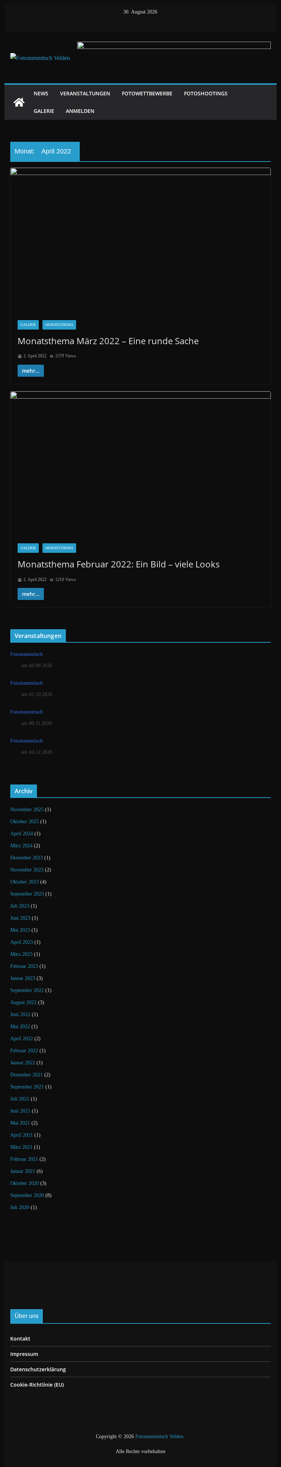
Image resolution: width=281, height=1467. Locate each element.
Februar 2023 (24, 966)
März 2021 (21, 1147)
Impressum (24, 1353)
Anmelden (80, 110)
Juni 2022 (20, 1014)
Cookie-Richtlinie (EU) (37, 1384)
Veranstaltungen (85, 93)
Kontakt (20, 1338)
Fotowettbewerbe (147, 93)
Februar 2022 (24, 1050)
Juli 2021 (19, 1099)
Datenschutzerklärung (38, 1369)
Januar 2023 (22, 978)
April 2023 (21, 942)
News (41, 93)
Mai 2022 (20, 1026)
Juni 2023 (20, 918)
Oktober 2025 (24, 821)
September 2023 (27, 894)
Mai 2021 (20, 1123)
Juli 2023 (19, 906)
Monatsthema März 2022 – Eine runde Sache (108, 341)
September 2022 (27, 990)
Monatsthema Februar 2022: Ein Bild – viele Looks (119, 564)
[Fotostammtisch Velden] (19, 102)
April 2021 (21, 1135)
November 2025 (27, 809)
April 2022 (21, 1038)
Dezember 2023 (26, 857)
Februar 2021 (24, 1159)
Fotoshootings (206, 93)
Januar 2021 (22, 1171)
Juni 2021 (20, 1111)
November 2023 (27, 870)
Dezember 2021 (26, 1075)
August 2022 (23, 1002)
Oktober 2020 (24, 1183)
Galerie (44, 110)
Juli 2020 (19, 1207)
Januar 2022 (22, 1062)
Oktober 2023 (24, 882)
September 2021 (27, 1087)
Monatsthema (59, 325)
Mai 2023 (20, 930)
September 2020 (27, 1195)
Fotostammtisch (26, 654)
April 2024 (21, 833)
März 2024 (21, 845)
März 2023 (21, 954)
